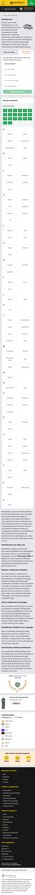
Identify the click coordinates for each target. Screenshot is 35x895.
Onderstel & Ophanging (10, 803)
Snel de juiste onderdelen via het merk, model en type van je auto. (17, 59)
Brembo (5, 779)
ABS (4, 774)
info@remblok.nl (8, 859)
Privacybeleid (7, 835)
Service (5, 825)
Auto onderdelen (8, 817)
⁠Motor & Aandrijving (9, 798)
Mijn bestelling (8, 822)
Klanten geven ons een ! (9, 863)
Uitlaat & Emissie (8, 806)
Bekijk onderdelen (17, 92)
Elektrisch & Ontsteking (10, 801)
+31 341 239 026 (8, 856)
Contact (5, 830)
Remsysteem (7, 790)
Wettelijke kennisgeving (10, 838)
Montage (6, 827)
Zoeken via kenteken (9, 52)
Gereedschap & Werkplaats (11, 793)
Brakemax (6, 777)
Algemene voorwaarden (10, 832)
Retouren (6, 819)
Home (5, 814)
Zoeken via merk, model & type (26, 52)
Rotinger (5, 782)
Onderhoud (6, 795)
